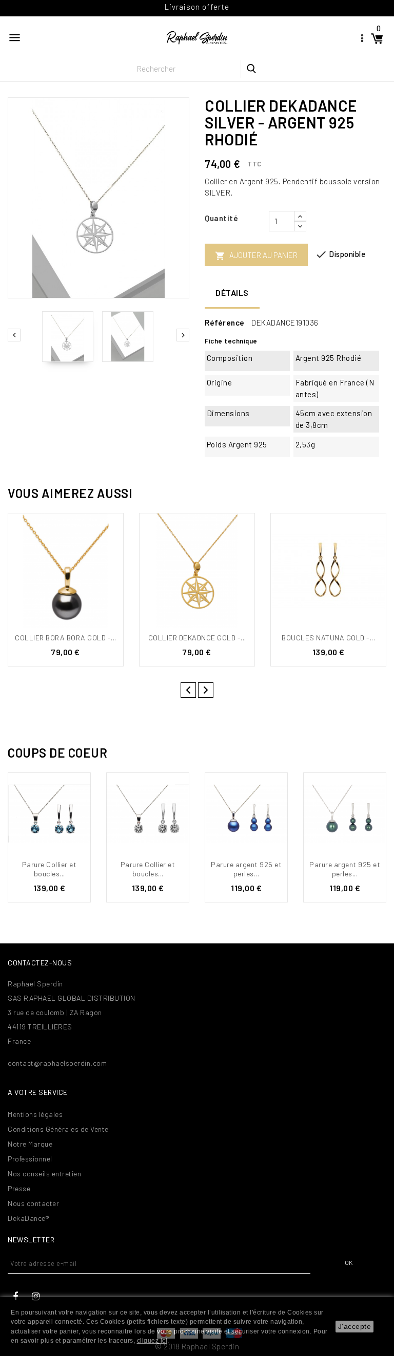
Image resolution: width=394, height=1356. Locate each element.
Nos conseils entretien (44, 1173)
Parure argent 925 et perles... (246, 869)
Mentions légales (35, 1114)
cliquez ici (152, 1340)
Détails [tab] (232, 292)
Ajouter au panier (256, 255)
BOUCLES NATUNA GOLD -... (328, 637)
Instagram (36, 1296)
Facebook (15, 1296)
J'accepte (354, 1326)
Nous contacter (33, 1203)
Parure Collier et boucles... (49, 869)
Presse (19, 1188)
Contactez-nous (40, 962)
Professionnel (30, 1158)
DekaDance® (28, 1218)
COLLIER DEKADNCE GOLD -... (197, 637)
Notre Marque (30, 1143)
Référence (225, 322)
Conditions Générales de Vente (58, 1129)
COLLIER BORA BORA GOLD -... (65, 637)
